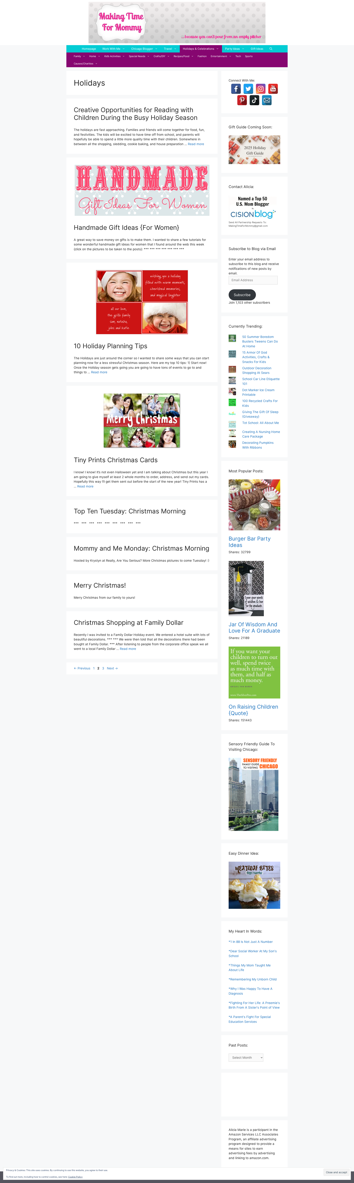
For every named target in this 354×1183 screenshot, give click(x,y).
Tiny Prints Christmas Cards (116, 460)
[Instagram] (261, 89)
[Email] (267, 100)
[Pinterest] (242, 100)
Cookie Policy (75, 1176)
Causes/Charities (83, 63)
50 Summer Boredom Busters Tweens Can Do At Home (260, 341)
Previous (82, 668)
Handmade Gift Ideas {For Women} (126, 227)
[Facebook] (236, 89)
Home (92, 56)
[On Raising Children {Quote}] (254, 673)
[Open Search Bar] (270, 48)
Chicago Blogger (142, 48)
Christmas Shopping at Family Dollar (128, 622)
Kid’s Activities (112, 56)
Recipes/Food (181, 56)
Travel (168, 48)
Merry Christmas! (100, 585)
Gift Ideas (257, 48)
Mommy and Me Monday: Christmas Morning (141, 548)
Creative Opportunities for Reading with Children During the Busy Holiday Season (135, 113)
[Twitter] (248, 89)
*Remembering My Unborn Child (253, 979)
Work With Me (111, 48)
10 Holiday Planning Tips (110, 346)
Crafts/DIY (159, 56)
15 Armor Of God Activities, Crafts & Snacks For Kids (256, 357)
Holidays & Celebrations (198, 48)
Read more (196, 144)
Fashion (202, 56)
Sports (249, 56)
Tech (238, 56)
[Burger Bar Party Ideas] (254, 505)
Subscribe (242, 295)
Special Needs (137, 56)
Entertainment (219, 56)
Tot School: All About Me (260, 423)
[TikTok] (254, 100)
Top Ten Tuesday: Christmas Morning (130, 511)
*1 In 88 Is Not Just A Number (251, 942)
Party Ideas (232, 48)
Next (112, 668)
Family (77, 56)
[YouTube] (273, 89)
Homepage (89, 48)
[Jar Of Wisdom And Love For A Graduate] (254, 589)
